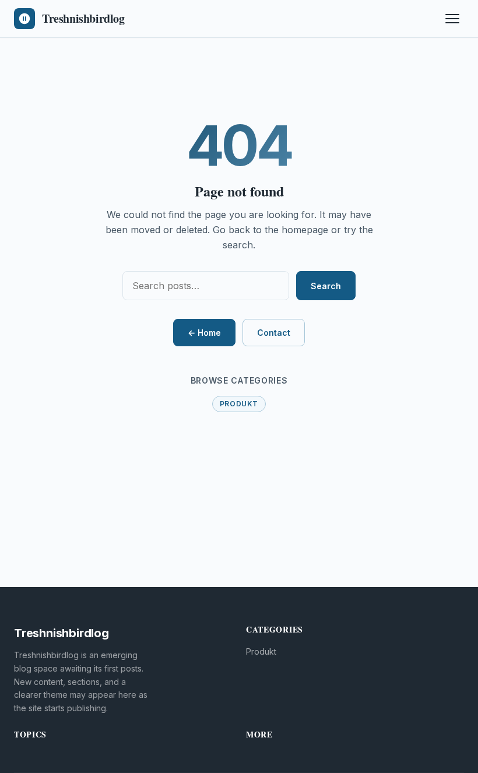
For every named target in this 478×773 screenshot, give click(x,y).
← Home (204, 333)
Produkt (239, 403)
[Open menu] (452, 18)
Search (326, 286)
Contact (273, 333)
